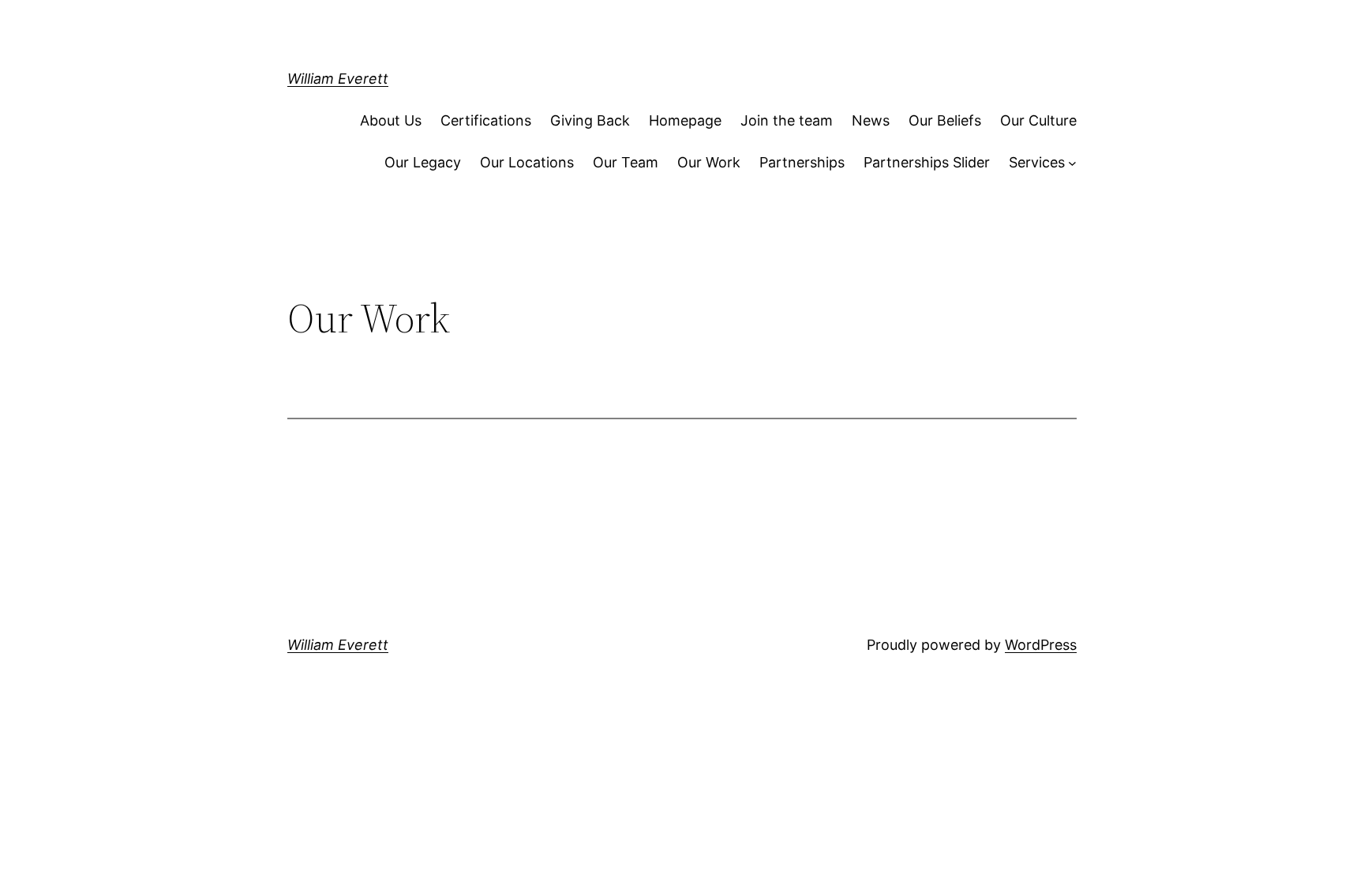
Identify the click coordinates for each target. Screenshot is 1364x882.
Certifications (485, 120)
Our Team (625, 162)
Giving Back (590, 120)
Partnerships (802, 162)
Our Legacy (422, 162)
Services (1037, 162)
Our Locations (527, 162)
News (871, 120)
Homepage (685, 120)
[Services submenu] (1072, 163)
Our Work (708, 162)
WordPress (1041, 644)
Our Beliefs (945, 120)
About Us (391, 120)
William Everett (337, 78)
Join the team (786, 120)
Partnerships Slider (927, 162)
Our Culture (1038, 120)
